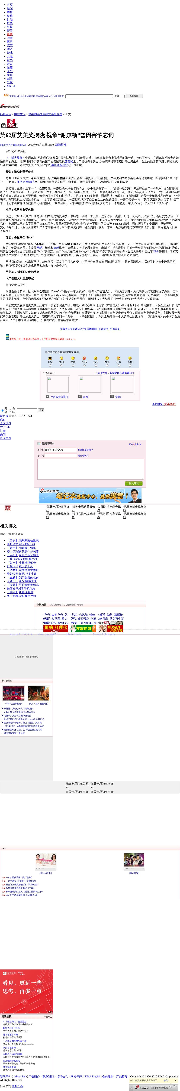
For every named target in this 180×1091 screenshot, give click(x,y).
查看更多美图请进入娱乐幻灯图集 (78, 329)
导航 (10, 82)
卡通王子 (12, 581)
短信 (10, 74)
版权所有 (17, 1086)
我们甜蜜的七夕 (29, 577)
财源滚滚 (12, 566)
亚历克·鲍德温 (26, 181)
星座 (10, 67)
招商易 (80, 604)
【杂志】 (12, 540)
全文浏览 (5, 423)
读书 (10, 60)
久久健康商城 (69, 604)
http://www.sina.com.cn (13, 144)
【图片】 (12, 570)
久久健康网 (55, 604)
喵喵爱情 (31, 581)
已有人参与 (135, 444)
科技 (10, 26)
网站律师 (76, 1076)
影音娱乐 (5, 114)
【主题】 (12, 577)
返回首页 (5, 438)
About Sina (20, 1076)
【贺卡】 (12, 562)
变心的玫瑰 (14, 551)
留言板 (4, 415)
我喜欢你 (30, 595)
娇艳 (22, 573)
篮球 (56, 247)
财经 (10, 19)
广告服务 (34, 1076)
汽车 (10, 45)
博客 (10, 30)
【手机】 (12, 555)
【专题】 (12, 584)
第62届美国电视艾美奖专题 (45, 114)
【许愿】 (12, 592)
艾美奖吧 (170, 404)
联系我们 (48, 1076)
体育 (10, 12)
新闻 (10, 8)
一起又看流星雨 (59, 396)
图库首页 (115, 329)
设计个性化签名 (29, 555)
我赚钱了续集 (27, 547)
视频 (10, 37)
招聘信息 (62, 1076)
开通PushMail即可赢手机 (22, 558)
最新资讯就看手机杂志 (21, 588)
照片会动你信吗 (29, 584)
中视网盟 (41, 604)
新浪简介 (5, 1076)
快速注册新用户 (85, 450)
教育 (10, 63)
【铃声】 (12, 547)
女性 (10, 56)
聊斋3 (118, 396)
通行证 (11, 86)
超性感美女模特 (29, 570)
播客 (10, 41)
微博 (10, 34)
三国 (85, 396)
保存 (3, 419)
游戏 (10, 52)
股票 (10, 23)
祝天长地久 (26, 566)
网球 (39, 247)
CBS (155, 251)
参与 (166, 1080)
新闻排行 (158, 404)
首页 (10, 4)
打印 (3, 430)
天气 (10, 71)
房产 (10, 49)
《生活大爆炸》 (15, 157)
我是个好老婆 (30, 551)
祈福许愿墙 (26, 592)
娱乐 (10, 15)
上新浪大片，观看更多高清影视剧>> (115, 373)
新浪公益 (17, 533)
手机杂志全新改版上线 (21, 544)
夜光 (22, 581)
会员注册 (107, 1076)
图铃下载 (5, 533)
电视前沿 (19, 114)
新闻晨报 (60, 144)
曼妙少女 (12, 573)
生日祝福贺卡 (27, 562)
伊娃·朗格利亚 (59, 165)
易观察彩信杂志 (29, 540)
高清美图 (103, 329)
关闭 (3, 434)
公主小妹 (31, 573)
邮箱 (10, 78)
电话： (12, 415)
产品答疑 (121, 1076)
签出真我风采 (15, 595)
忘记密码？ (83, 455)
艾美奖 (69, 161)
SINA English (92, 1076)
